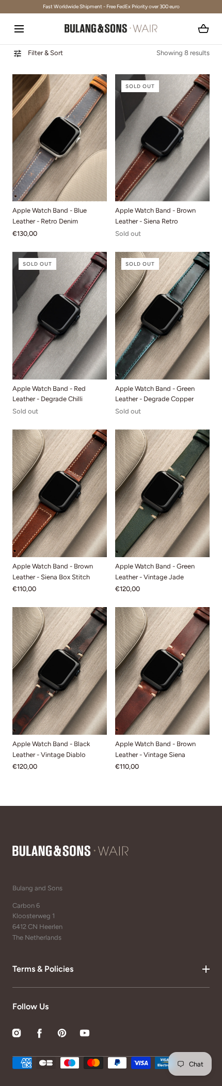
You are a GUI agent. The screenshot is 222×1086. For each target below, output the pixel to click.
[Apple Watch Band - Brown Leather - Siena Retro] (162, 138)
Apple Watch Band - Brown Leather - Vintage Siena (155, 749)
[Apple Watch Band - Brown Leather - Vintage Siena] (162, 671)
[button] (18, 28)
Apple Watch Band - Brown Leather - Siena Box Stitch (52, 571)
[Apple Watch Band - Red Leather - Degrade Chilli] (59, 316)
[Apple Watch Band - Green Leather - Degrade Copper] (162, 316)
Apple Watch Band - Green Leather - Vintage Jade (155, 571)
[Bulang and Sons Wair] (111, 28)
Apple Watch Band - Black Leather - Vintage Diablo (51, 749)
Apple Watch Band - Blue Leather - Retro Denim (49, 215)
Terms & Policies (42, 969)
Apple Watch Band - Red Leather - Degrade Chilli (49, 394)
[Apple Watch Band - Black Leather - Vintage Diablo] (59, 671)
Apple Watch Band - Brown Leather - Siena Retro (155, 215)
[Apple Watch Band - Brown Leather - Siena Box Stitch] (59, 493)
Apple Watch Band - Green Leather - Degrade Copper (155, 394)
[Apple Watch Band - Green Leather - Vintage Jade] (162, 493)
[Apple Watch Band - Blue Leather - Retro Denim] (59, 138)
